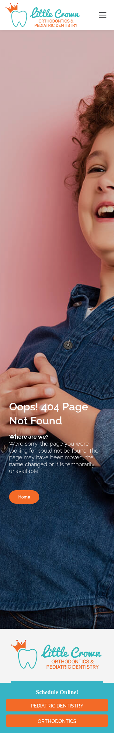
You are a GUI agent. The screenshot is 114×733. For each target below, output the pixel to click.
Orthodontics (57, 721)
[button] (102, 15)
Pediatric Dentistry (57, 706)
